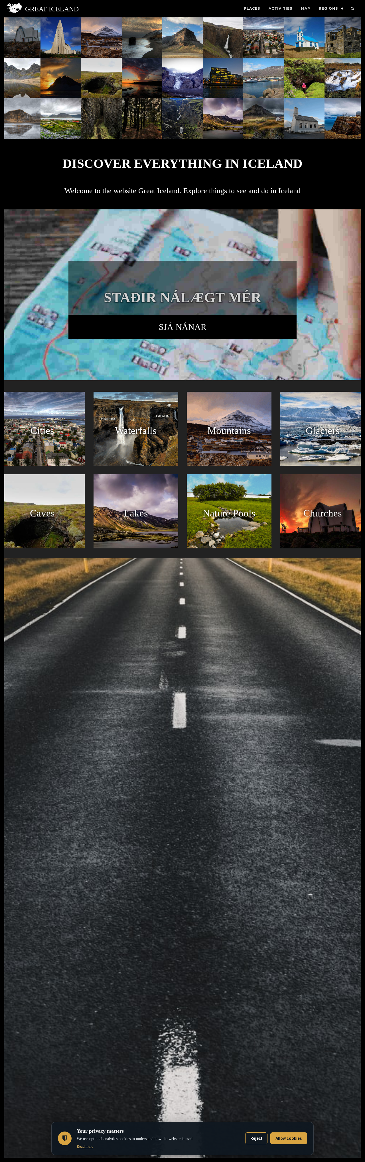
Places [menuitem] (252, 8)
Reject (256, 1138)
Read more (85, 1146)
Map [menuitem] (305, 8)
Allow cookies (288, 1138)
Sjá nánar (182, 327)
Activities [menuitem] (280, 8)
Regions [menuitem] (328, 8)
